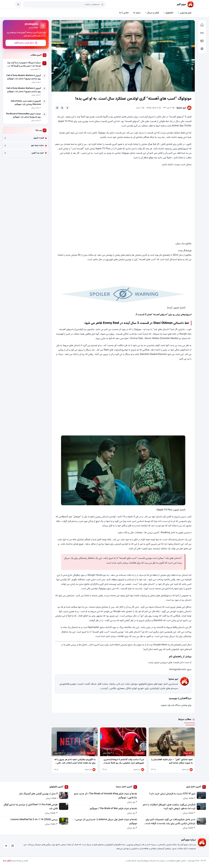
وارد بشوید (165, 705)
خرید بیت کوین (38, 153)
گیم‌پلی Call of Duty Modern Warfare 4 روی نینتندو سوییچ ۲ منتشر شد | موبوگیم (23, 77)
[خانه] (201, 24)
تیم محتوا (181, 108)
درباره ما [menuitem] (136, 13)
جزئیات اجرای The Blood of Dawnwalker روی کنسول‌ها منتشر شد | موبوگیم (23, 115)
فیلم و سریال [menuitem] (153, 13)
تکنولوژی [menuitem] (169, 13)
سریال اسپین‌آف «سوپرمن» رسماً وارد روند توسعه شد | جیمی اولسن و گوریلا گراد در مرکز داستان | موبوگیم (24, 64)
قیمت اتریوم (39, 138)
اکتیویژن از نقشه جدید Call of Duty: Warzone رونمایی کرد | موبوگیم (26, 103)
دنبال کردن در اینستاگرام (24, 42)
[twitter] (62, 108)
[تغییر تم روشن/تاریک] (18, 4)
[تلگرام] (6, 846)
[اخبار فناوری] (201, 48)
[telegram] (67, 108)
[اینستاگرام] (12, 846)
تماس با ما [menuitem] (124, 13)
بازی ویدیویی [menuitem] (185, 13)
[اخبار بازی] (201, 32)
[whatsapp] (57, 108)
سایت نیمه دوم (37, 145)
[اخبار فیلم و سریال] (201, 40)
